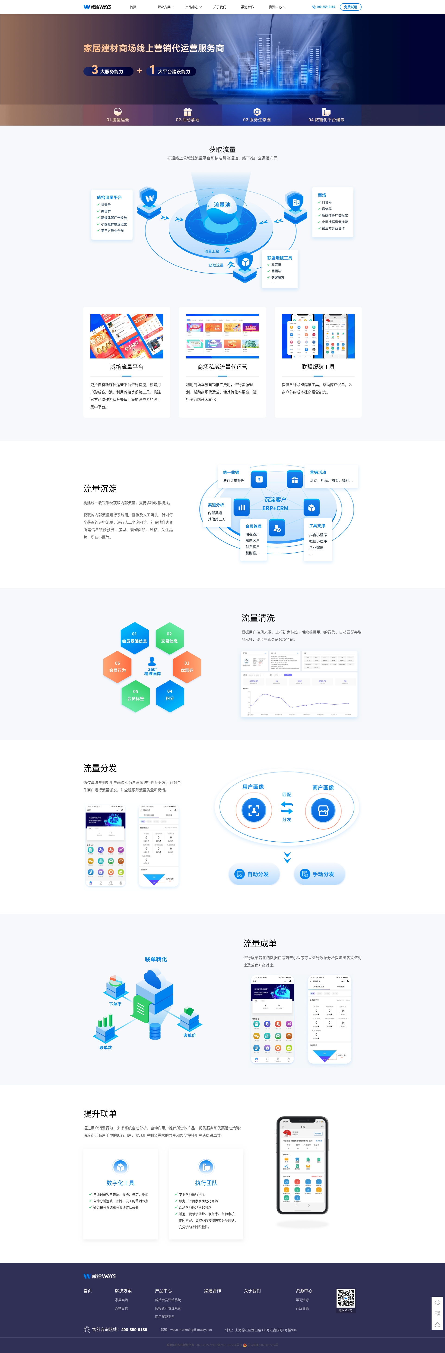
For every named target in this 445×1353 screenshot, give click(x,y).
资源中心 (275, 7)
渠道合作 (247, 7)
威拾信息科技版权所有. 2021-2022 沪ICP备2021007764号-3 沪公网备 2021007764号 (222, 1345)
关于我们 (219, 7)
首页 (133, 7)
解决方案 (164, 7)
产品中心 (191, 7)
